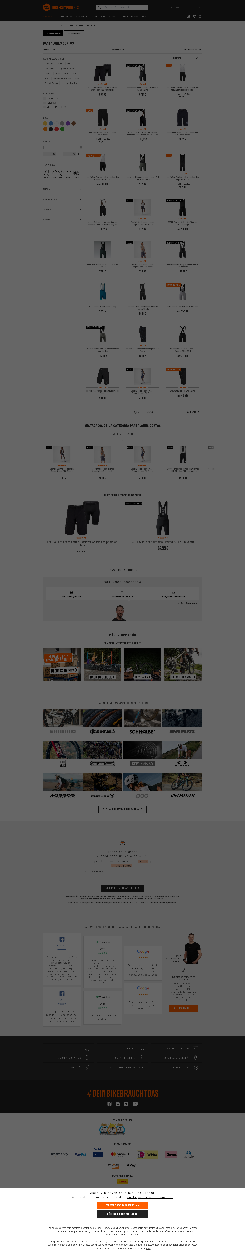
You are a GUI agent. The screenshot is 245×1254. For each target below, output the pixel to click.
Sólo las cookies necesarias (122, 1214)
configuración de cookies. (150, 1197)
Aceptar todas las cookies (120, 1205)
